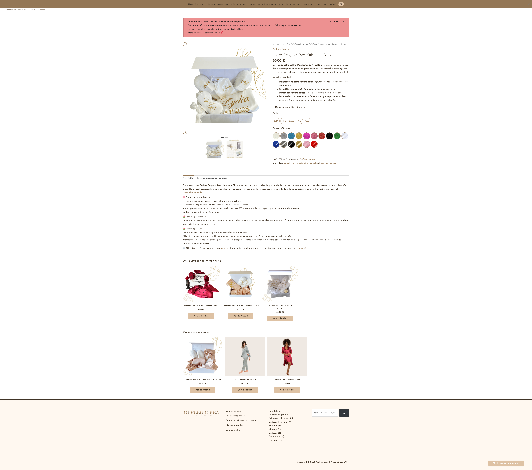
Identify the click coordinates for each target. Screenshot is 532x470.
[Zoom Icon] (224, 88)
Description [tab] (188, 178)
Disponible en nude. (192, 193)
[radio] (276, 120)
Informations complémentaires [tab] (212, 178)
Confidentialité (233, 430)
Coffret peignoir (290, 163)
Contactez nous (338, 22)
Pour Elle (286, 44)
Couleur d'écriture (281, 128)
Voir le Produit (201, 316)
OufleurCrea (303, 248)
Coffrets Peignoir (300, 44)
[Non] (528, 4)
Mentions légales (234, 425)
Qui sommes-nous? (235, 416)
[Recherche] (344, 413)
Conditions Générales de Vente (241, 420)
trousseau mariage (327, 163)
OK (341, 4)
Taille (275, 113)
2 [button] (226, 138)
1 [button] (222, 138)
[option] (224, 88)
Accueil (276, 44)
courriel (225, 248)
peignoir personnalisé (308, 163)
